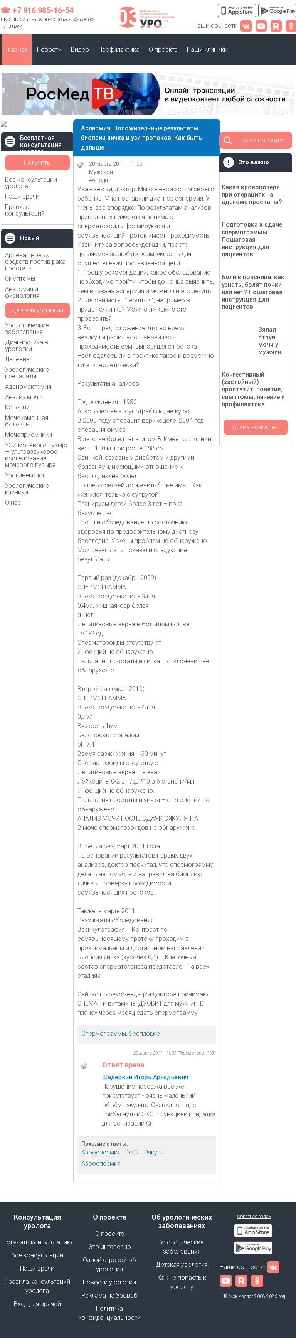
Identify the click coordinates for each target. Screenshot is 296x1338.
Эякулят (155, 1152)
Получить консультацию (37, 164)
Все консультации (37, 1255)
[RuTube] (276, 25)
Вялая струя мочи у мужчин (269, 341)
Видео (80, 49)
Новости (49, 49)
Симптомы (20, 278)
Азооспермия (101, 1152)
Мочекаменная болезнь (26, 421)
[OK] (257, 1280)
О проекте (163, 49)
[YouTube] (261, 25)
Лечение (17, 359)
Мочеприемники (28, 434)
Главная (16, 49)
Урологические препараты (27, 372)
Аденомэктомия (28, 386)
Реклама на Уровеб (109, 1295)
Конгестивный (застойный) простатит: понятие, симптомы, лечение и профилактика (253, 389)
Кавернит (18, 407)
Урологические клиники (27, 488)
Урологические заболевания (27, 328)
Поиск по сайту (261, 140)
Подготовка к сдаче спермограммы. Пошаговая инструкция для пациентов (252, 239)
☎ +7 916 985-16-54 (37, 10)
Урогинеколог (25, 475)
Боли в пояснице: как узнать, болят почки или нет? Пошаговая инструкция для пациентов (253, 291)
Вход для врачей (37, 1304)
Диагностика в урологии (26, 345)
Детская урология (37, 310)
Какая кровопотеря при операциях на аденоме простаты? (252, 195)
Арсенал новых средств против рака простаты (35, 261)
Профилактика (119, 49)
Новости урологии (109, 1282)
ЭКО (132, 1152)
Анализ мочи (23, 397)
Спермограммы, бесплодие (120, 1033)
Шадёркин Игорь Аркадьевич (145, 1077)
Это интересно (109, 1246)
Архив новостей (255, 427)
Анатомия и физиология (22, 292)
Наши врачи (22, 196)
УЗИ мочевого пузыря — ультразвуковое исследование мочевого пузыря (37, 455)
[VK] (246, 25)
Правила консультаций (25, 210)
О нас (13, 502)
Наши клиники (207, 49)
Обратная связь (254, 1216)
